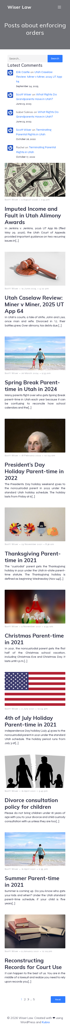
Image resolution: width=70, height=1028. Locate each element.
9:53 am (46, 373)
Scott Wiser (23, 94)
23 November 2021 (31, 544)
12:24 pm (43, 708)
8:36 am (50, 544)
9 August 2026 (29, 199)
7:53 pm (45, 199)
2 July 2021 (27, 708)
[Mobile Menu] (59, 7)
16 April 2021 (28, 791)
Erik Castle (23, 72)
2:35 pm (43, 869)
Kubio (46, 1022)
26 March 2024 (30, 373)
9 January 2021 (30, 951)
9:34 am (48, 626)
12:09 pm (47, 951)
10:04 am (49, 455)
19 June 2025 (28, 288)
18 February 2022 (31, 455)
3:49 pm (43, 791)
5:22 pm (44, 288)
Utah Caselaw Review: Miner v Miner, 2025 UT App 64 (39, 76)
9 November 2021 (31, 626)
